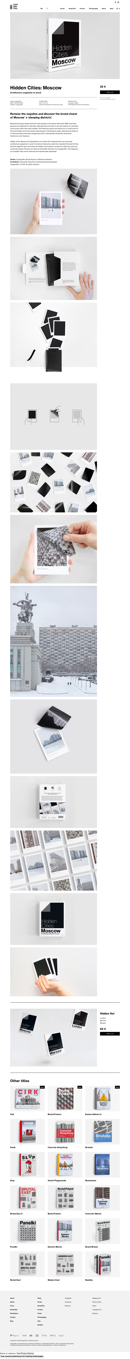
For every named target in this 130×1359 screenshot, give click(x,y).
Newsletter (14, 1310)
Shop (39, 1298)
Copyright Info (97, 1310)
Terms (94, 1306)
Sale (39, 1321)
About (12, 1298)
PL (47, 8)
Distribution (14, 1313)
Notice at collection (8, 1353)
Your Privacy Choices (25, 1353)
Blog (11, 1321)
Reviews (95, 1313)
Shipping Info (96, 1298)
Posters (40, 1310)
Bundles (40, 1325)
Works (12, 1302)
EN (42, 8)
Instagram (68, 1298)
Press (12, 1306)
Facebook (68, 1302)
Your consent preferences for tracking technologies (22, 1356)
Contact (12, 1317)
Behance (68, 1306)
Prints (40, 1313)
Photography (42, 1317)
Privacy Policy (96, 1302)
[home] (14, 6)
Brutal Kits (41, 1306)
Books (40, 1302)
